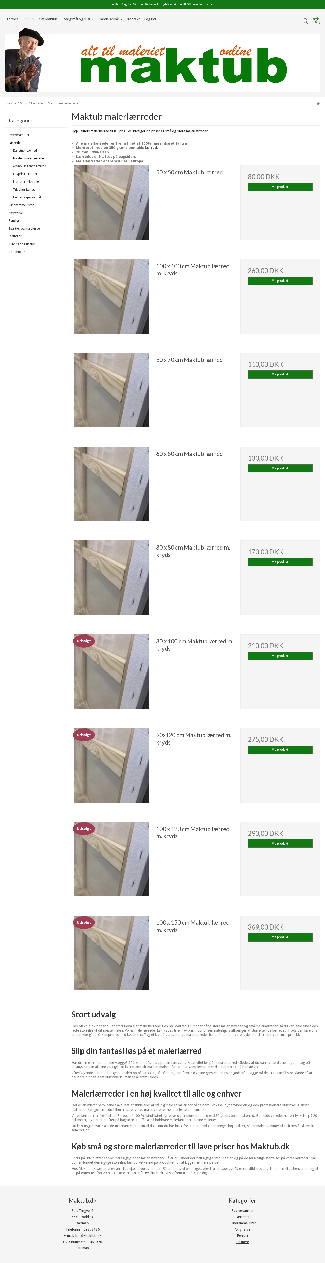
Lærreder (15, 143)
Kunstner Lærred (25, 150)
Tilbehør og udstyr (22, 244)
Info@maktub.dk (88, 1235)
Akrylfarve (16, 213)
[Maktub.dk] (162, 59)
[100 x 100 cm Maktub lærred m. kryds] (111, 299)
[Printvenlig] (318, 103)
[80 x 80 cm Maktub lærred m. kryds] (111, 580)
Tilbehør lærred (24, 189)
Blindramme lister (21, 205)
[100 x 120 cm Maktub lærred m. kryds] (111, 861)
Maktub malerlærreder (29, 158)
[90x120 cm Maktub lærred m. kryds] (111, 767)
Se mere (242, 1242)
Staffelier (15, 236)
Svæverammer (19, 135)
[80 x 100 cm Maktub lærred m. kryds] (111, 674)
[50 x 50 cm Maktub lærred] (111, 205)
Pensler (14, 220)
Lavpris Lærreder (25, 174)
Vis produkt (280, 187)
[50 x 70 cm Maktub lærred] (111, 392)
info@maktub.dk (150, 1173)
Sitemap (82, 1248)
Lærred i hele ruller (26, 182)
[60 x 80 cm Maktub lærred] (111, 486)
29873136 (92, 1229)
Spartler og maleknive (24, 228)
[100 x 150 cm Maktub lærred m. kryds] (111, 955)
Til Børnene (17, 252)
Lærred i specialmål (27, 197)
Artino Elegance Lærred (29, 166)
